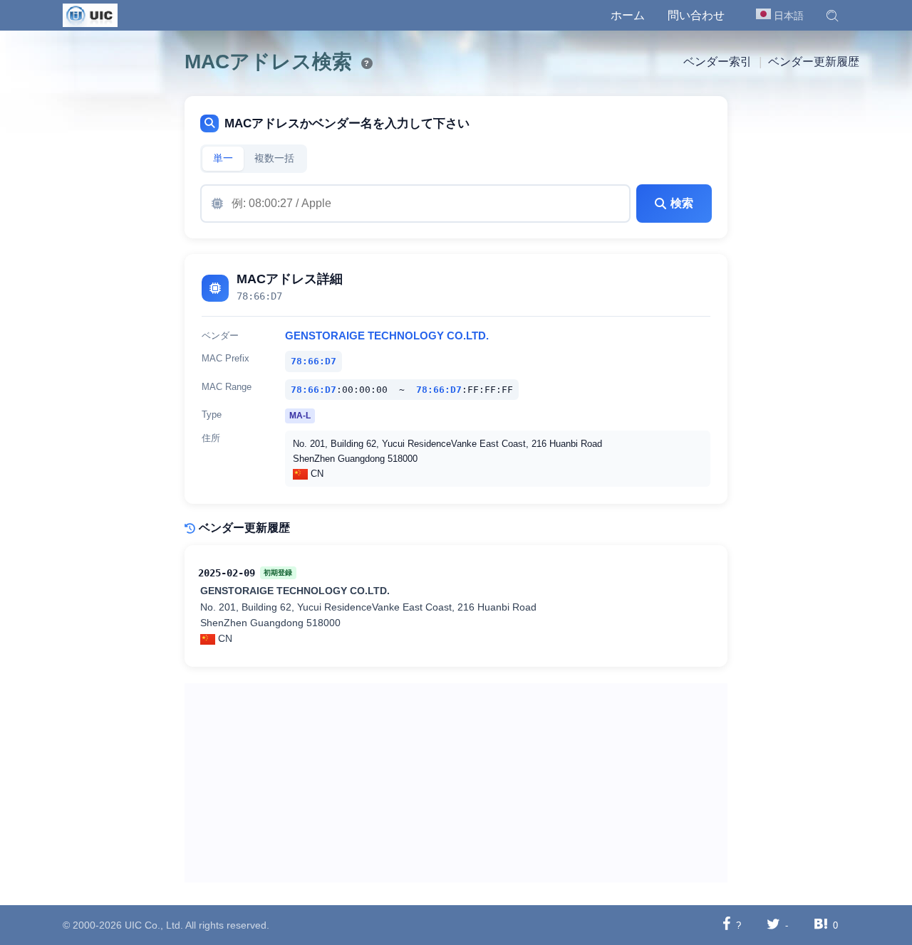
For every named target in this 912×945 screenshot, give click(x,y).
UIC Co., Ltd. (154, 925)
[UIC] (90, 14)
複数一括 (274, 158)
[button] (832, 15)
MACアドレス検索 (268, 62)
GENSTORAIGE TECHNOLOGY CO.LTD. (387, 336)
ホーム (628, 15)
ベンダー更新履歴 (813, 62)
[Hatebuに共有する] (821, 925)
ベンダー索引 (717, 62)
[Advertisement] (456, 782)
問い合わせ (696, 15)
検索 (681, 203)
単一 (223, 158)
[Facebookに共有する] (726, 925)
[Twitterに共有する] (773, 925)
